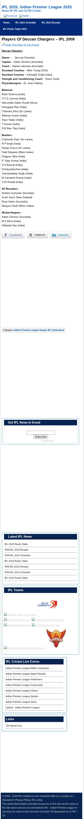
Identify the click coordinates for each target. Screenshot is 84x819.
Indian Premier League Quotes (22, 696)
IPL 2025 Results (51, 22)
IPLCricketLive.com (28, 796)
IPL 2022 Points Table (16, 578)
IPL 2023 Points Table (16, 561)
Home (6, 22)
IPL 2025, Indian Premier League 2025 (37, 7)
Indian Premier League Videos (22, 690)
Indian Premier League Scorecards (24, 685)
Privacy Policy (22, 800)
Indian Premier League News (21, 702)
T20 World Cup (14, 725)
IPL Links (37, 800)
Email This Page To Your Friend (22, 45)
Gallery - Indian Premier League (23, 707)
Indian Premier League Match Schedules (27, 668)
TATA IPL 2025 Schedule (17, 555)
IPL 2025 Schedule (25, 22)
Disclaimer (8, 800)
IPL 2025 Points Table (16, 544)
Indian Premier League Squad (30, 330)
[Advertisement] (42, 283)
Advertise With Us (49, 796)
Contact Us (66, 796)
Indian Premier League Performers (24, 679)
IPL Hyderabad (56, 330)
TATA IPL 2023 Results (16, 566)
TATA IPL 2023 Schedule (17, 572)
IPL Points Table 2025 (15, 29)
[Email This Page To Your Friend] (3, 45)
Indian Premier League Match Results (26, 674)
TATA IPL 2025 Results (16, 550)
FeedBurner (47, 440)
